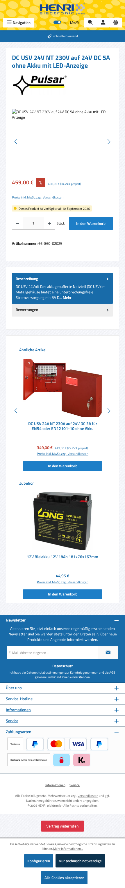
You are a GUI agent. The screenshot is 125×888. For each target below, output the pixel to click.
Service (12, 721)
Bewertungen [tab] (27, 309)
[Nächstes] (108, 141)
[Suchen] (90, 22)
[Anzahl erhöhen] (49, 223)
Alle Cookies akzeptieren (64, 877)
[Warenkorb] (115, 22)
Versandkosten (88, 795)
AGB (112, 672)
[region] (62, 141)
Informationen (18, 710)
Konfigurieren (38, 861)
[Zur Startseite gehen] (62, 9)
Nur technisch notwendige (80, 861)
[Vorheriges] (16, 141)
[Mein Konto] (103, 22)
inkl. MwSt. (67, 22)
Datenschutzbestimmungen (45, 672)
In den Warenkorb (91, 223)
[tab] (62, 288)
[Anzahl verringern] (17, 223)
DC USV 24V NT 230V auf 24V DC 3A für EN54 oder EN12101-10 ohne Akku (62, 426)
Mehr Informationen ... (68, 848)
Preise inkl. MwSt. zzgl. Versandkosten (37, 197)
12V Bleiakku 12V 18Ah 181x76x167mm (62, 557)
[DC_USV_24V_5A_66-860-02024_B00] (62, 141)
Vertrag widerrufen (62, 826)
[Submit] (108, 652)
